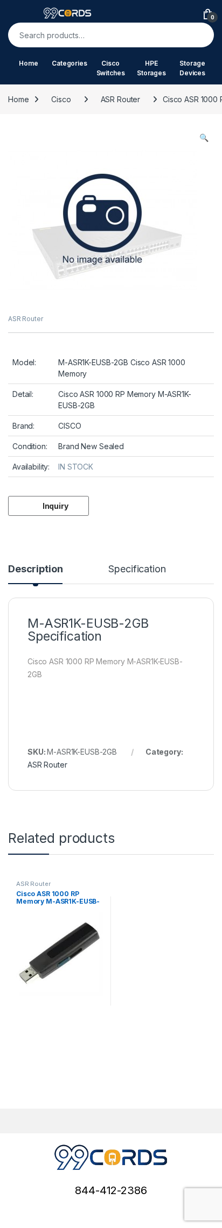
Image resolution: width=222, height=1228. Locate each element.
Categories (69, 63)
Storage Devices (192, 68)
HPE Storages (151, 68)
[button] (204, 137)
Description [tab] (35, 569)
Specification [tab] (136, 569)
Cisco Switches (110, 68)
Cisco (61, 99)
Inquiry (55, 505)
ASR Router (121, 99)
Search (199, 35)
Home (28, 63)
